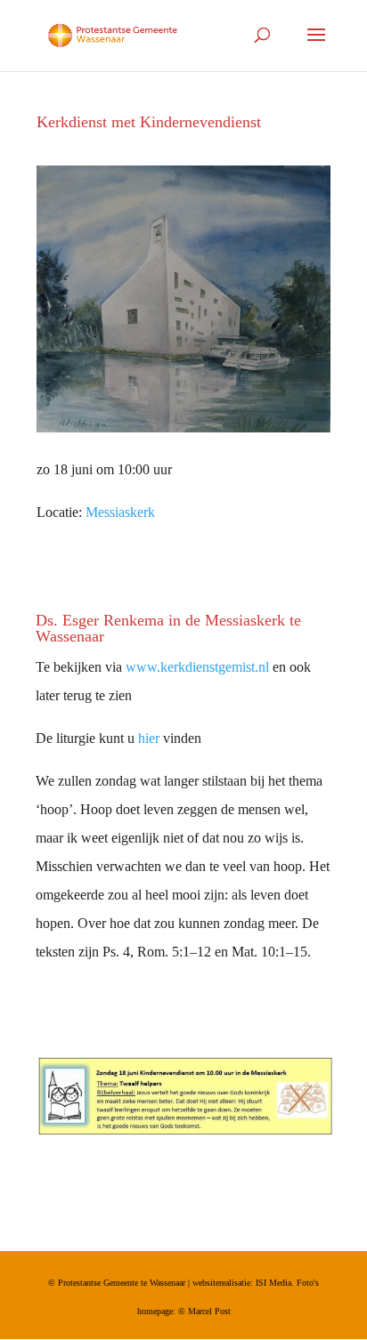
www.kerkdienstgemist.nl (197, 666)
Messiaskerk (120, 512)
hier (148, 738)
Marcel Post (209, 1311)
